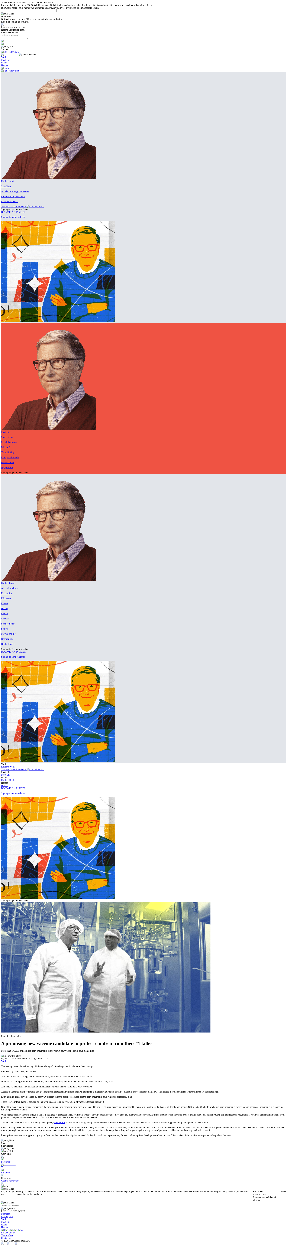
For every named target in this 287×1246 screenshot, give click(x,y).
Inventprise (59, 1122)
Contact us (6, 1238)
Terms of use (7, 1235)
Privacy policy (8, 1232)
